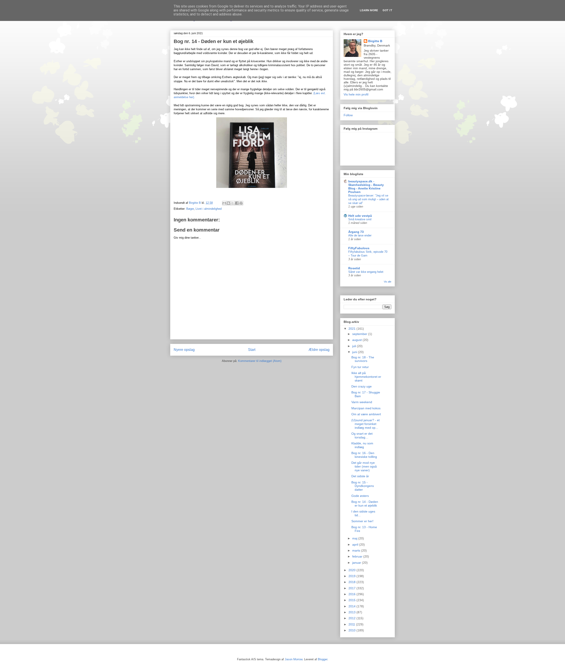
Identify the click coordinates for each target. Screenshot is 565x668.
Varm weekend (361, 402)
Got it (387, 10)
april (355, 544)
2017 (352, 588)
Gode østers (360, 496)
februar (357, 556)
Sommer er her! (362, 521)
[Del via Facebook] (237, 203)
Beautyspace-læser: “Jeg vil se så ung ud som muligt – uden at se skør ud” (368, 199)
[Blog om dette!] (228, 203)
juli (354, 346)
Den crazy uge (361, 386)
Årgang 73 (356, 232)
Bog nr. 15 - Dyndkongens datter (362, 486)
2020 (352, 570)
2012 (352, 618)
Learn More (369, 10)
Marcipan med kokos (365, 408)
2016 (352, 594)
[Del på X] (232, 203)
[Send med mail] (224, 203)
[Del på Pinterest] (241, 203)
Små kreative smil (359, 219)
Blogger (322, 659)
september (360, 334)
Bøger (190, 208)
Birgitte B (375, 41)
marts (356, 550)
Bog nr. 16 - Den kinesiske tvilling (364, 454)
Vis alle (387, 281)
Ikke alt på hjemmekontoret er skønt (366, 376)
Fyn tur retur (360, 367)
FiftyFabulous (358, 248)
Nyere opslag (184, 350)
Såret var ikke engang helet (365, 271)
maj (355, 538)
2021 (352, 328)
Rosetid (354, 268)
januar (357, 562)
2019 (352, 576)
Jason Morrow (293, 659)
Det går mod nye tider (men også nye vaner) (364, 466)
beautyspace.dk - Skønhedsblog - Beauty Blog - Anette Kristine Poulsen (366, 187)
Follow (348, 115)
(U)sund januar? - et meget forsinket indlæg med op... (365, 423)
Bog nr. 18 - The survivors (362, 359)
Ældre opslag (319, 350)
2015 (352, 600)
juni (355, 352)
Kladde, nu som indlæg (362, 445)
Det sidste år (360, 476)
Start (251, 350)
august (357, 340)
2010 (352, 630)
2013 (352, 612)
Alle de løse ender (359, 235)
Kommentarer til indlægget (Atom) (259, 361)
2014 (352, 606)
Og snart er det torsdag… (362, 435)
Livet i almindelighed (209, 208)
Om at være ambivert (366, 414)
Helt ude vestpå (360, 215)
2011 (352, 624)
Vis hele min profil (356, 94)
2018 (352, 582)
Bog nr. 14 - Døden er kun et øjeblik (364, 503)
